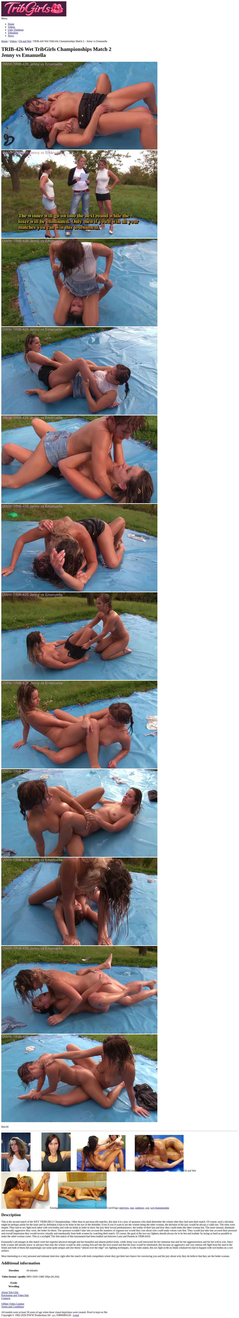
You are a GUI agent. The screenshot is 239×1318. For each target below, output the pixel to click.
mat (132, 1208)
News (11, 35)
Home (11, 24)
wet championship (159, 1208)
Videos (11, 27)
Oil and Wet (25, 41)
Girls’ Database (16, 29)
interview (124, 1208)
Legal (76, 1315)
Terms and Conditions (12, 1306)
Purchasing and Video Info (15, 1295)
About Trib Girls (9, 1292)
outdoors (139, 1208)
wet (147, 1208)
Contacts (5, 1298)
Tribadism (13, 32)
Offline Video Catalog (12, 1303)
